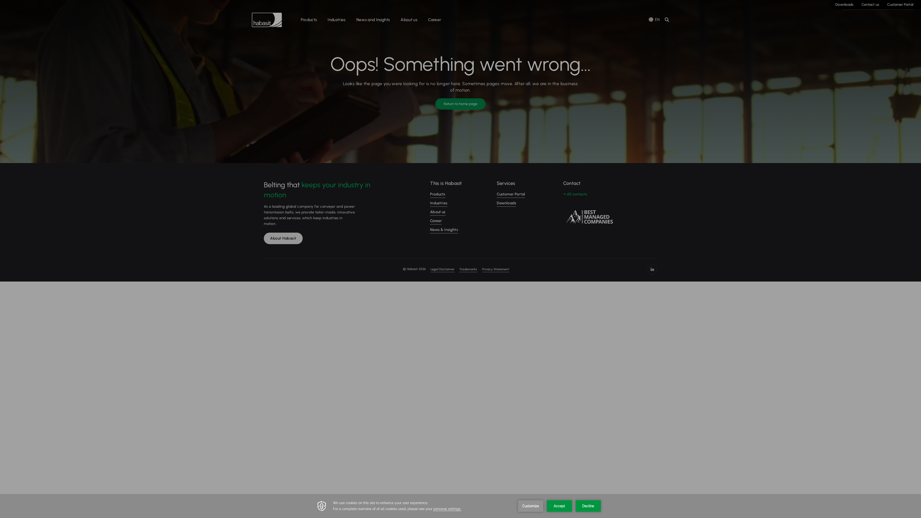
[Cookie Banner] (460, 506)
